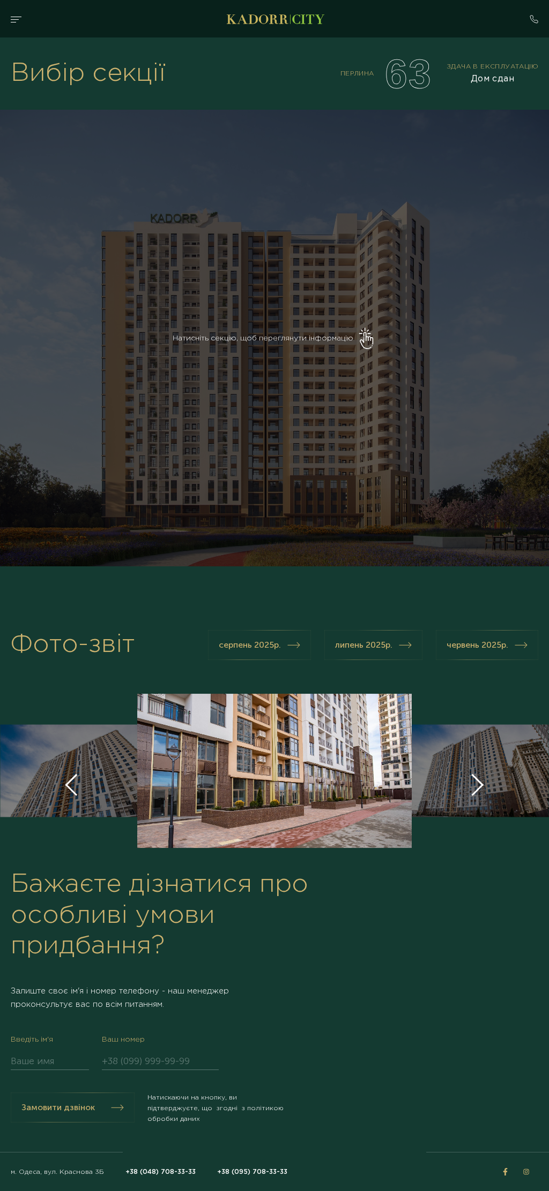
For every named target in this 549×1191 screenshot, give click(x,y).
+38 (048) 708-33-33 (160, 1172)
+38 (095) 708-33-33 (252, 1172)
